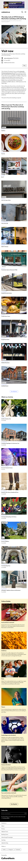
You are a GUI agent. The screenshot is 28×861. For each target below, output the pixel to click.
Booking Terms (4, 834)
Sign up (25, 814)
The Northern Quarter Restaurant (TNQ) (9, 269)
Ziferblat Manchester (5, 362)
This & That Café (4, 223)
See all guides (14, 804)
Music (2, 678)
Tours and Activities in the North (8, 793)
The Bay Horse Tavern (5, 316)
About (2, 826)
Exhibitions (3, 650)
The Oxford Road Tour (5, 565)
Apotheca (3, 130)
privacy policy (6, 818)
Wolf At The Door (4, 246)
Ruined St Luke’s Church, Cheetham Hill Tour (9, 492)
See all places (14, 391)
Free (24, 65)
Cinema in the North (6, 764)
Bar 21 (2, 177)
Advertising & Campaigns (7, 837)
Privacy (3, 828)
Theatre (3, 707)
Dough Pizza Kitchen (5, 339)
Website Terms (4, 831)
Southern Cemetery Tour (6, 418)
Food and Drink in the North (7, 622)
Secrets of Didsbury (5, 541)
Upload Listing (4, 843)
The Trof (3, 153)
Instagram (10, 849)
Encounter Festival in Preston (7, 467)
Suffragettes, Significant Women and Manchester (11, 590)
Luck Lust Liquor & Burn (6, 200)
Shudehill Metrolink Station (6, 293)
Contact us (3, 823)
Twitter (4, 849)
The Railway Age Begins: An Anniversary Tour (10, 443)
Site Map (3, 840)
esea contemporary (8, 58)
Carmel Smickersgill (5, 20)
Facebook (18, 849)
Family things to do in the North (8, 735)
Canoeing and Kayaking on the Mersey (8, 516)
